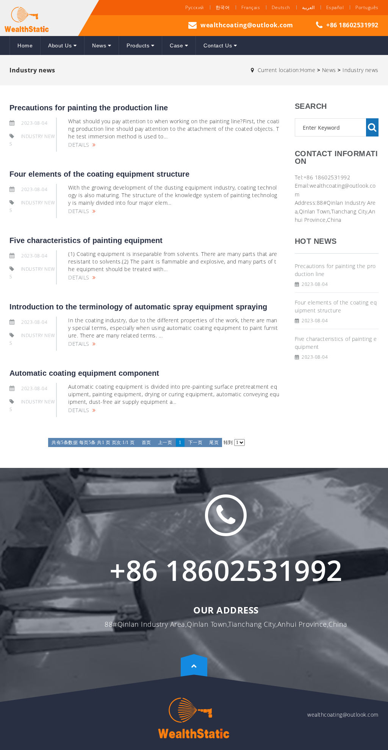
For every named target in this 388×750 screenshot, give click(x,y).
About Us (61, 45)
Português (367, 7)
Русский (194, 7)
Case (177, 45)
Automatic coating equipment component (84, 373)
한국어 (223, 7)
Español (335, 7)
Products (139, 45)
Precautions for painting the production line (88, 108)
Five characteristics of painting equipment (86, 240)
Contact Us (218, 45)
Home (25, 45)
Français (250, 7)
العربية (308, 7)
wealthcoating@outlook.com (246, 25)
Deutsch (281, 7)
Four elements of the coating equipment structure (99, 174)
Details (78, 144)
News (100, 45)
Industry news (361, 70)
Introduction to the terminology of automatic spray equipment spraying (138, 307)
